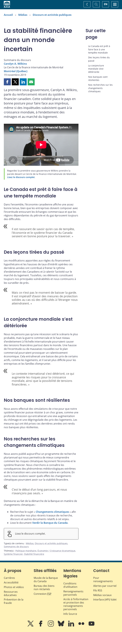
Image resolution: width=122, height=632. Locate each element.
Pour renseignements (103, 579)
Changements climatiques (52, 512)
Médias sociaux (102, 595)
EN (105, 4)
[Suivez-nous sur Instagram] (51, 626)
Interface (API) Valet (105, 599)
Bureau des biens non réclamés (44, 587)
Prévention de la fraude (13, 601)
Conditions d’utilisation (70, 585)
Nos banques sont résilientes (98, 78)
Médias (22, 15)
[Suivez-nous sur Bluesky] (61, 626)
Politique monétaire (25, 550)
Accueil (8, 15)
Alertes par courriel (104, 586)
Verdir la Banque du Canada (50, 523)
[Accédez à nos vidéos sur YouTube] (91, 626)
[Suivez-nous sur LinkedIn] (71, 626)
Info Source (70, 614)
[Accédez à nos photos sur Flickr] (82, 626)
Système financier (13, 554)
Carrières (9, 578)
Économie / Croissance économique (56, 550)
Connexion (42, 594)
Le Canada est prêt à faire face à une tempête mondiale (99, 49)
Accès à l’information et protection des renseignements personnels (75, 604)
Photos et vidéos (14, 587)
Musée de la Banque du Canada (46, 579)
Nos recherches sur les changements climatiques (100, 88)
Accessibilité (11, 582)
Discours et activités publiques (52, 15)
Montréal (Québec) (15, 71)
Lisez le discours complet (21, 177)
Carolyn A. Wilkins (15, 63)
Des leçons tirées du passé (99, 59)
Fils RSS (97, 590)
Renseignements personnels (73, 593)
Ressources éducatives (11, 593)
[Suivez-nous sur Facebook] (41, 626)
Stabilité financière (34, 554)
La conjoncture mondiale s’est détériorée (96, 69)
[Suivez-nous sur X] (31, 626)
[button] (7, 81)
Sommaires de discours (16, 546)
